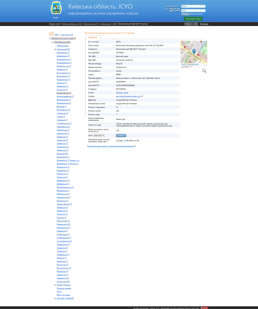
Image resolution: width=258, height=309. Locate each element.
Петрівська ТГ (62, 208)
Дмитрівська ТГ (63, 133)
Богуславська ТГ (64, 73)
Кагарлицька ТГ (63, 157)
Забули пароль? (196, 14)
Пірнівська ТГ (62, 211)
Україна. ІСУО (54, 24)
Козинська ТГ (62, 177)
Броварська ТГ (63, 86)
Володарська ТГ (63, 110)
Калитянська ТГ (63, 167)
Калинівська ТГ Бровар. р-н (68, 160)
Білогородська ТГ (64, 59)
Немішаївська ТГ (64, 197)
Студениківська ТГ (64, 241)
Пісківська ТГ (62, 214)
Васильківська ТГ (91, 24)
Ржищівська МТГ (64, 224)
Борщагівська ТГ (64, 80)
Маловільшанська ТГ (65, 187)
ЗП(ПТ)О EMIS (63, 46)
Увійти (186, 14)
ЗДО (114, 24)
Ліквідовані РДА (63, 49)
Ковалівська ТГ (63, 171)
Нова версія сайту (193, 19)
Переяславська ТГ (64, 204)
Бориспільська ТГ (64, 66)
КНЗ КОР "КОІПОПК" (65, 298)
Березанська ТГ (63, 56)
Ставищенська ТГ (64, 238)
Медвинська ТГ (63, 191)
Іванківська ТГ (63, 150)
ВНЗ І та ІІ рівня (63, 295)
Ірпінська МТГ (62, 154)
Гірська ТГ (61, 117)
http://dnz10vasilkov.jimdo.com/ (128, 96)
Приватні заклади (64, 288)
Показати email (122, 93)
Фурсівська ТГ (63, 271)
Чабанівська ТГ (63, 278)
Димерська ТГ (62, 137)
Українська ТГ (62, 261)
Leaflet (183, 64)
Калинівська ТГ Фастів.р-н (67, 164)
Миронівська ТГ (63, 194)
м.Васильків (105, 24)
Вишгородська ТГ (64, 103)
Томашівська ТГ (63, 255)
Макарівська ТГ (63, 184)
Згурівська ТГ (62, 144)
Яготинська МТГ (63, 282)
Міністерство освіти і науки (62, 38)
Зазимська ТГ (62, 140)
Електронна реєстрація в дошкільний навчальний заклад (110, 146)
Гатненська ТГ (62, 113)
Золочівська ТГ (63, 147)
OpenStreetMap (193, 64)
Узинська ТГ (62, 258)
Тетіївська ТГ (62, 251)
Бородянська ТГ (63, 76)
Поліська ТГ (62, 218)
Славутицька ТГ (63, 234)
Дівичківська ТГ (63, 130)
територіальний (66, 35)
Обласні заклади (63, 285)
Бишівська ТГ (62, 70)
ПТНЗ (59, 292)
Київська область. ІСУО (72, 24)
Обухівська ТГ (63, 201)
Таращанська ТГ (63, 245)
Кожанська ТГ (62, 174)
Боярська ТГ (62, 83)
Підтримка (204, 24)
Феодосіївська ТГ (64, 268)
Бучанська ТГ (62, 90)
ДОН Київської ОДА (62, 42)
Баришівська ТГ (63, 53)
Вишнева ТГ (62, 107)
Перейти (121, 136)
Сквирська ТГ (62, 231)
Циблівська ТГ (63, 275)
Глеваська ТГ (62, 120)
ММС (57, 35)
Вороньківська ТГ (64, 100)
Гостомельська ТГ (64, 123)
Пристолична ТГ (63, 221)
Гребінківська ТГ (63, 127)
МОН (51, 35)
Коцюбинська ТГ (63, 181)
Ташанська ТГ (62, 248)
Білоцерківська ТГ (64, 63)
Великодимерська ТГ (65, 96)
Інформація (93, 37)
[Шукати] (196, 24)
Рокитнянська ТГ (63, 228)
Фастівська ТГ (62, 265)
